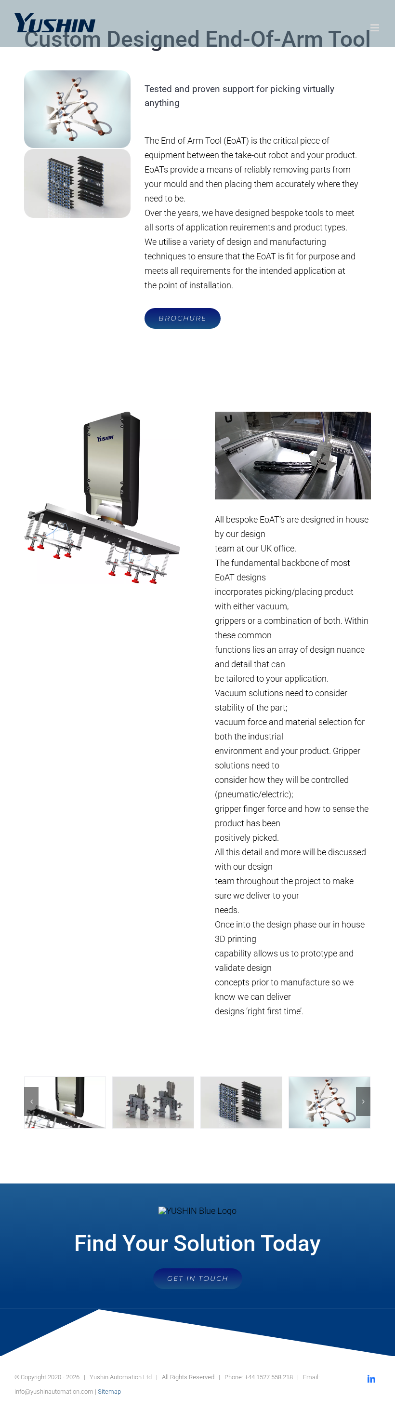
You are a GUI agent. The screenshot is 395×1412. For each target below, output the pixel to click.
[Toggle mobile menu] (375, 28)
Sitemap (109, 1391)
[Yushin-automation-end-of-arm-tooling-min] (77, 74)
